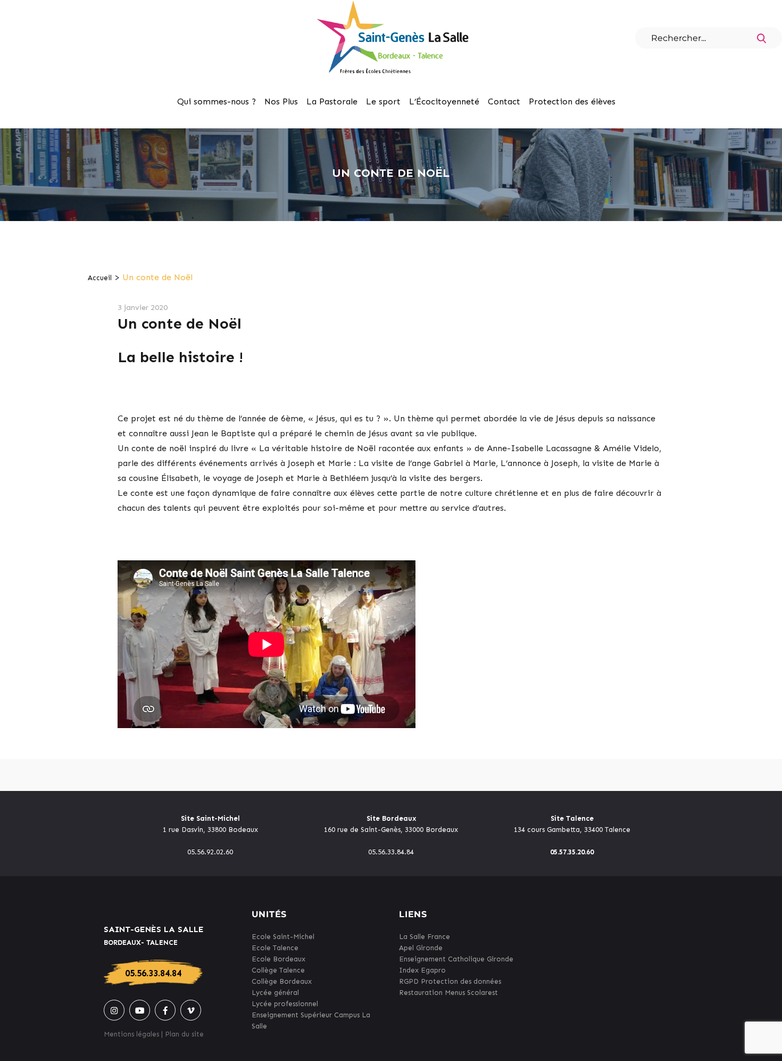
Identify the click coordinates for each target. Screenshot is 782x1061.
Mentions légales (131, 1034)
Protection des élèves (572, 101)
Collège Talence (278, 970)
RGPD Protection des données (450, 981)
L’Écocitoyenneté (444, 101)
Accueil (100, 278)
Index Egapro (422, 970)
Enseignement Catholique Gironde (456, 959)
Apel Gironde (421, 948)
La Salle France (424, 937)
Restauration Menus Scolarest (448, 993)
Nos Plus (281, 101)
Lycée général (275, 993)
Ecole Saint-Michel (283, 937)
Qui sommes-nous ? (216, 101)
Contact (504, 101)
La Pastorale (331, 101)
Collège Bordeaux (282, 981)
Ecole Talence (275, 948)
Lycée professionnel (285, 1004)
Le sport (383, 101)
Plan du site (184, 1034)
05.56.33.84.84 (153, 973)
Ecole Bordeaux (278, 959)
